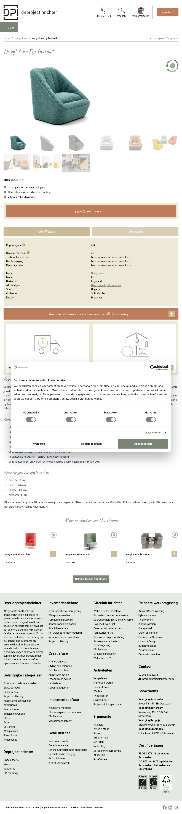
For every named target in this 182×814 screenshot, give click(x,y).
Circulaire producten (104, 653)
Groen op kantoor (148, 632)
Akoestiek (99, 755)
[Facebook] (164, 807)
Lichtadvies (55, 683)
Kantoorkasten (12, 709)
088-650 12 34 (149, 674)
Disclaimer (86, 807)
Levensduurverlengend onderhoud (68, 749)
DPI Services (55, 716)
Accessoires (10, 739)
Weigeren (39, 443)
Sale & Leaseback (58, 628)
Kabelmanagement (59, 687)
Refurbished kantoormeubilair (65, 632)
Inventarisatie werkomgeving (65, 611)
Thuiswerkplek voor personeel (65, 712)
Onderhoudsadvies (59, 745)
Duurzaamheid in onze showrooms (113, 619)
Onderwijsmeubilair (149, 654)
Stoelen (8, 718)
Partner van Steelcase (150, 637)
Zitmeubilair (10, 705)
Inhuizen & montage (60, 707)
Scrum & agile (101, 700)
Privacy (97, 733)
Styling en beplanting (60, 666)
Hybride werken (147, 615)
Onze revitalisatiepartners (108, 628)
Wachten (98, 691)
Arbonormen (100, 737)
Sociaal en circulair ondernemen (111, 615)
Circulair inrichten (58, 670)
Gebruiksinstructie (59, 741)
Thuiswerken (145, 619)
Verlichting (9, 726)
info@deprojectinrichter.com (157, 679)
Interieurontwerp (58, 661)
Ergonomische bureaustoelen (20, 683)
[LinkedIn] (170, 807)
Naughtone (21, 38)
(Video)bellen (100, 695)
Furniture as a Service (61, 619)
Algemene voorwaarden (54, 807)
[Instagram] (175, 807)
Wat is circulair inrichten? (107, 611)
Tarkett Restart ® (103, 632)
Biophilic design (147, 624)
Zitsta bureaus (12, 687)
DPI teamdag (11, 773)
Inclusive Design (147, 641)
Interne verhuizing (59, 762)
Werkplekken (11, 731)
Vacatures (9, 768)
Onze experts (11, 760)
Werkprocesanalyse (60, 615)
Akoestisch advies (59, 674)
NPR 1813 (99, 742)
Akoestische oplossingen (17, 700)
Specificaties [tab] (47, 231)
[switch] (71, 419)
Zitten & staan (101, 729)
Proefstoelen (100, 759)
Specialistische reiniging (62, 754)
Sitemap (99, 807)
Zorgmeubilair (146, 650)
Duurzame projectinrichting (108, 637)
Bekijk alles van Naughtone (91, 579)
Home (7, 38)
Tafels (7, 722)
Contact (167, 12)
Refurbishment (57, 758)
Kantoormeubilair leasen (62, 624)
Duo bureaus (11, 692)
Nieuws (8, 764)
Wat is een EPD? (102, 658)
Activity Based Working (151, 611)
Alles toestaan (143, 443)
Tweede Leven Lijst (104, 624)
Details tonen (153, 432)
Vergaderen (100, 678)
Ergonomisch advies (60, 679)
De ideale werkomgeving (107, 750)
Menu (11, 27)
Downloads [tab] (135, 231)
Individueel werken (103, 682)
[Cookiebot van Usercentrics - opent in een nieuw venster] (152, 367)
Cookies (73, 807)
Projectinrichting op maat (107, 704)
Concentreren (101, 687)
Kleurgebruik (145, 628)
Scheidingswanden (14, 713)
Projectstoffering (13, 696)
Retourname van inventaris (64, 637)
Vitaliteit (98, 724)
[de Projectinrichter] (30, 12)
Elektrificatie (10, 735)
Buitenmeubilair (147, 645)
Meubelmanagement (60, 721)
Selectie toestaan (91, 443)
